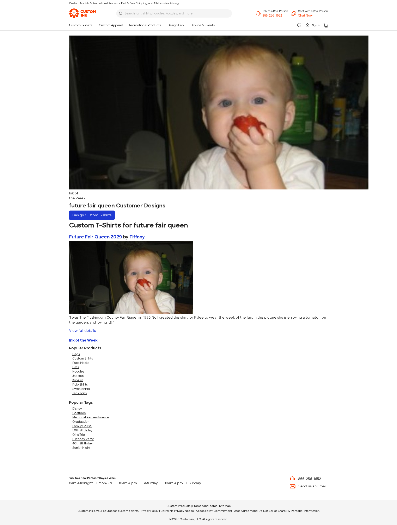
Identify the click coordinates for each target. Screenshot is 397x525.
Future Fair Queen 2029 (95, 237)
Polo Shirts (80, 384)
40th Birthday (82, 443)
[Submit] (120, 13)
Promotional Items (204, 506)
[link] (82, 13)
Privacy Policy (149, 511)
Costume (79, 413)
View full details (82, 331)
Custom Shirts (82, 358)
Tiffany (137, 237)
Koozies (77, 380)
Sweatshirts (81, 389)
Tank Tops (79, 393)
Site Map (225, 506)
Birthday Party (83, 439)
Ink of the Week (83, 340)
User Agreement (245, 511)
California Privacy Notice (177, 511)
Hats (75, 367)
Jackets (78, 376)
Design (91, 215)
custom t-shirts (128, 511)
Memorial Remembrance (90, 417)
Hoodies (78, 371)
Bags (76, 354)
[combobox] (174, 13)
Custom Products (178, 506)
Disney (77, 409)
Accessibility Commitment (214, 511)
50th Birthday (82, 430)
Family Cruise (82, 426)
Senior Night (81, 448)
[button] (313, 15)
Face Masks (80, 363)
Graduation (80, 422)
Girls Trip (78, 435)
